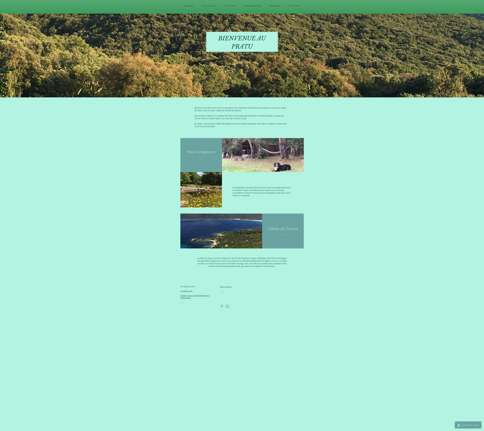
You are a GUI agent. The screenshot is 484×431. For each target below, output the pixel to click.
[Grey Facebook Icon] (222, 306)
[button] (189, 5)
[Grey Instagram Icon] (227, 306)
